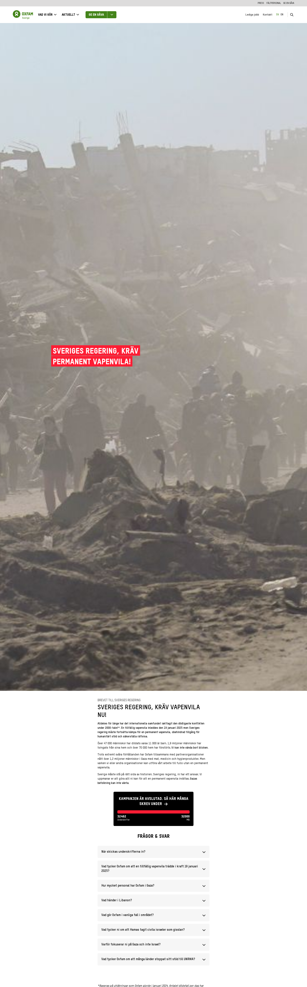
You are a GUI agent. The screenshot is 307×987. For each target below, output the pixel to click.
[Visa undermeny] (111, 14)
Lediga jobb (252, 14)
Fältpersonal (274, 3)
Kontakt (267, 14)
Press (261, 3)
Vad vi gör (45, 14)
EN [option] (282, 14)
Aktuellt (68, 14)
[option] (282, 14)
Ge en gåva (288, 3)
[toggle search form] (291, 14)
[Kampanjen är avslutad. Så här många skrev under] (153, 809)
